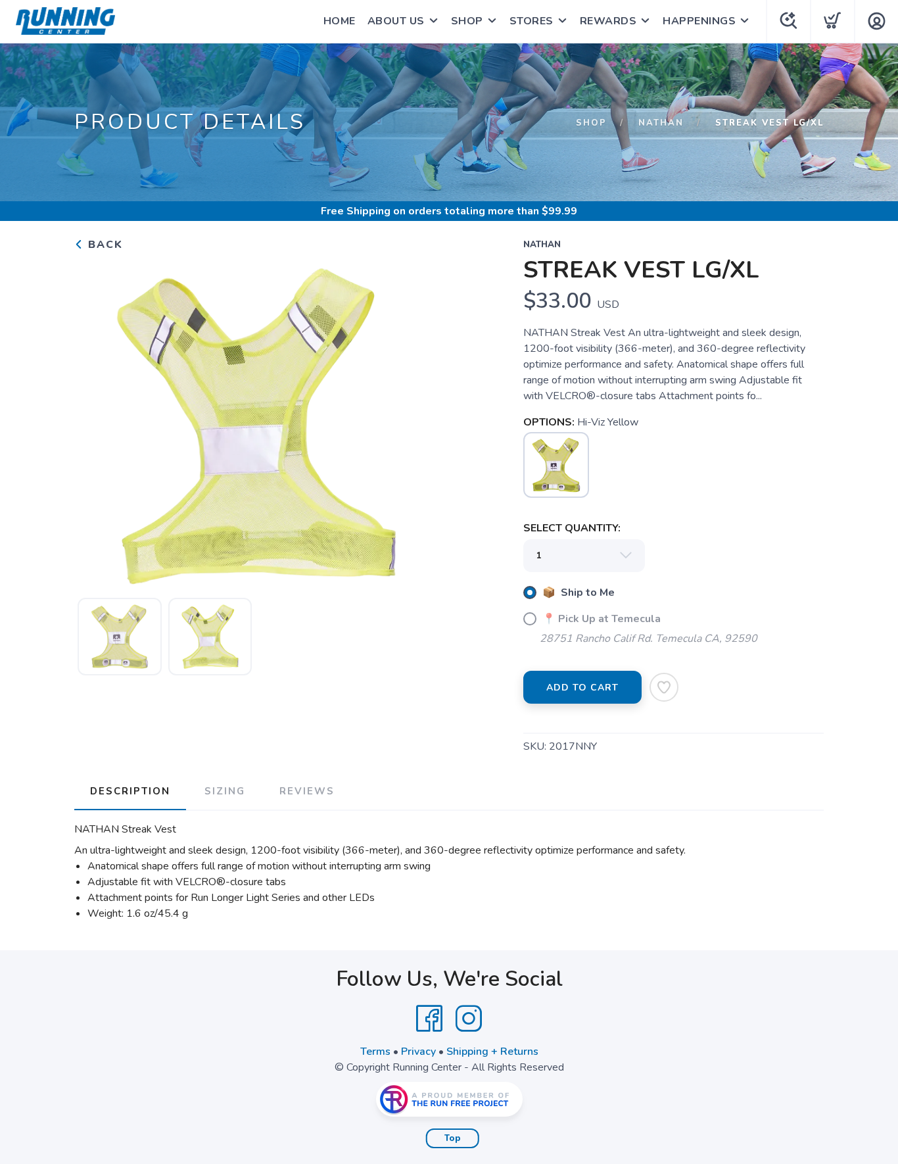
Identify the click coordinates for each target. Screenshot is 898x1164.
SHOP (467, 21)
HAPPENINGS (699, 21)
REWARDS (608, 21)
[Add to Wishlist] (664, 687)
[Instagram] (468, 1018)
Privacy (418, 1051)
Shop (591, 123)
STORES (531, 21)
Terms (375, 1051)
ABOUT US (396, 21)
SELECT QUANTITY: (572, 528)
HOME (339, 21)
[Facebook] (429, 1018)
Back (103, 244)
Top (452, 1138)
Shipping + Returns (492, 1051)
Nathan (661, 123)
